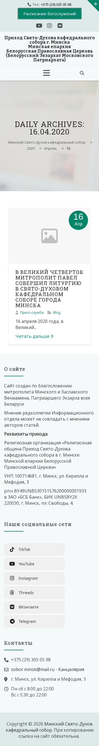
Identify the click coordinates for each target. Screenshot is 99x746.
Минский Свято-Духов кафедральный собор (49, 727)
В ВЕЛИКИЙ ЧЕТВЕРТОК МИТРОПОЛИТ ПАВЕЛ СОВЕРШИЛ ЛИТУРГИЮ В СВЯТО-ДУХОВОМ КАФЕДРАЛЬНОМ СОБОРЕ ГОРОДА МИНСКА (49, 289)
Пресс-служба (32, 312)
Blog (56, 312)
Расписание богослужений (49, 13)
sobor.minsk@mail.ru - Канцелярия (47, 669)
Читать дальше (32, 336)
